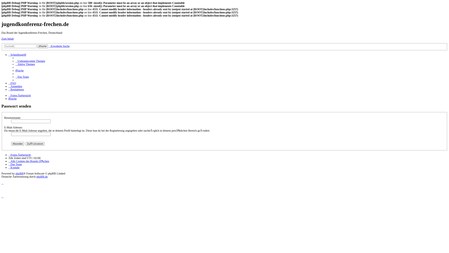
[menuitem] (30, 61)
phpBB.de (42, 176)
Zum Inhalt (7, 38)
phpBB (19, 173)
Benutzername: (12, 117)
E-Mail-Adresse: (13, 127)
